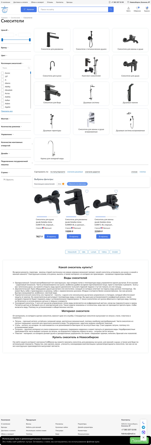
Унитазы (29, 434)
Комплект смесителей (91, 76)
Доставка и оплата (20, 2)
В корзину (51, 236)
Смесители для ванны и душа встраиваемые (91, 130)
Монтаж (4, 119)
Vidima (104, 252)
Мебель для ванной (33, 427)
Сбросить (10, 179)
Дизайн (4, 153)
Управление (6, 134)
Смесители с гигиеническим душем (91, 49)
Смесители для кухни (52, 76)
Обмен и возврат (37, 2)
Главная (4, 18)
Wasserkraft (72, 252)
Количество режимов (10, 126)
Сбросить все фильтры (77, 184)
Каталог (30, 9)
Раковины (59, 424)
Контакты (59, 2)
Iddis (83, 252)
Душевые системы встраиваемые (130, 130)
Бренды (69, 2)
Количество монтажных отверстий (11, 144)
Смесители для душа (130, 76)
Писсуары (59, 431)
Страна (4, 172)
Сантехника (15, 18)
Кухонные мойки (61, 427)
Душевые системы (91, 102)
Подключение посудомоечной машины (14, 163)
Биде (57, 434)
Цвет (3, 55)
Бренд (4, 47)
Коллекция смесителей (11, 63)
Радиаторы (82, 424)
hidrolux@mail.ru (128, 434)
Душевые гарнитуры (52, 130)
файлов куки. (93, 441)
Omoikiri (115, 252)
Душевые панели (130, 102)
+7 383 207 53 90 (128, 430)
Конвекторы (82, 431)
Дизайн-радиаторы (85, 427)
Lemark (93, 252)
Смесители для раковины (52, 49)
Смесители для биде (52, 102)
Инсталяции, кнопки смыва (36, 431)
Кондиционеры (83, 434)
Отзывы (50, 2)
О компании (5, 2)
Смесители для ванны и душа (130, 49)
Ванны (28, 424)
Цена (4, 30)
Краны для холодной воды (52, 158)
